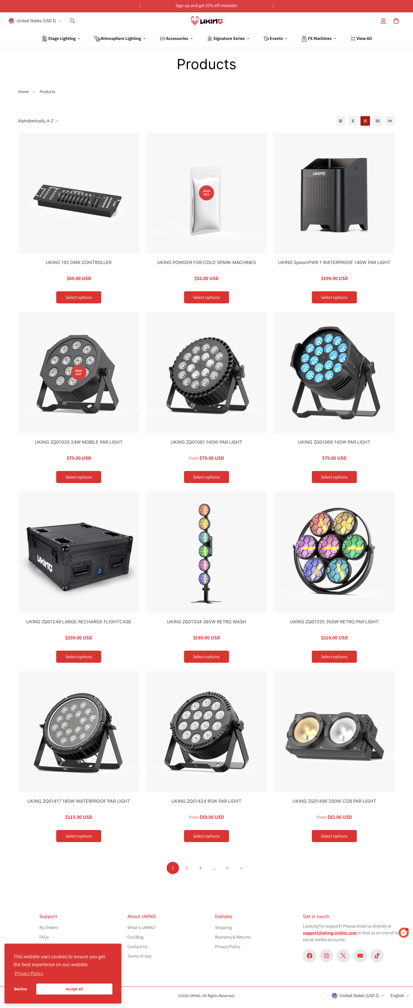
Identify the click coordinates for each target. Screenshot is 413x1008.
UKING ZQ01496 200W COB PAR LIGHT (334, 801)
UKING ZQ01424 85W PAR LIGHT (206, 801)
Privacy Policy (227, 947)
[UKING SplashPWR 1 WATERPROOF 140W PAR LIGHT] (334, 193)
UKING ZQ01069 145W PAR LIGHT (334, 442)
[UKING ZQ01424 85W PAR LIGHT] (206, 731)
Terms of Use (139, 956)
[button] (396, 20)
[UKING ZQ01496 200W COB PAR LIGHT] (334, 731)
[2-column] (353, 121)
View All (364, 38)
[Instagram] (326, 955)
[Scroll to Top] (398, 959)
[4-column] (377, 121)
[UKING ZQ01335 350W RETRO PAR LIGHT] (334, 552)
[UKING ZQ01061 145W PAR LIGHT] (206, 372)
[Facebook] (309, 955)
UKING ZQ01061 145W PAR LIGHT (206, 442)
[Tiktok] (377, 955)
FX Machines (320, 38)
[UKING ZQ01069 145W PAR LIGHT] (334, 372)
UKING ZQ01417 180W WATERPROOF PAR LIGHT (78, 801)
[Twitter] (343, 955)
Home (23, 91)
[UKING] (206, 21)
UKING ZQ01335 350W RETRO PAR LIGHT (334, 621)
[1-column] (340, 121)
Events (276, 38)
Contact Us (137, 947)
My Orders (48, 927)
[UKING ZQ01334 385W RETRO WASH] (206, 552)
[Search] (72, 21)
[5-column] (390, 121)
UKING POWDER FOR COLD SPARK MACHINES (206, 262)
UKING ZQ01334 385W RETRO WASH (206, 621)
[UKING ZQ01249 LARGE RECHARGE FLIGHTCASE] (78, 552)
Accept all (74, 988)
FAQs (44, 937)
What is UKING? (141, 927)
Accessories (177, 38)
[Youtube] (360, 955)
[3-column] (365, 121)
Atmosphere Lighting (121, 38)
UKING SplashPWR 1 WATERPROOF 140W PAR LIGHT (334, 262)
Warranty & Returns (233, 937)
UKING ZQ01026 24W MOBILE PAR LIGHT (78, 442)
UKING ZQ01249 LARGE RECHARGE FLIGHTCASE (78, 621)
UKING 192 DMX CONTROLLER (79, 262)
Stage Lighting (62, 38)
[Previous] (139, 6)
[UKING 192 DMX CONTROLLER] (78, 193)
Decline (20, 988)
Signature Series (229, 38)
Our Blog (135, 937)
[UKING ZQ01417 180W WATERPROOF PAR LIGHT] (78, 731)
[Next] (273, 6)
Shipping (223, 927)
